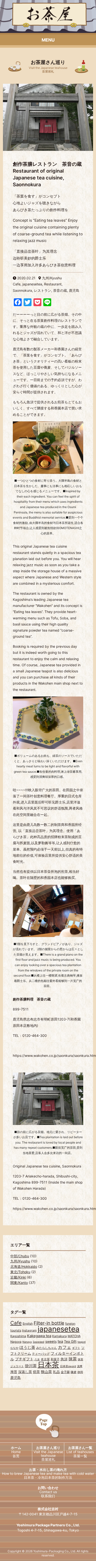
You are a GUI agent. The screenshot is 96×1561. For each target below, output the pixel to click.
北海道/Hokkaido (23, 1266)
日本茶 (48, 1364)
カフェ (64, 1347)
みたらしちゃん (46, 1348)
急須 (64, 1359)
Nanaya (27, 1341)
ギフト (76, 1348)
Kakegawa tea (39, 1335)
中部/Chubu (19, 1256)
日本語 (24, 1487)
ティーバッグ (41, 1353)
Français (24, 1513)
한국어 (24, 1496)
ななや (14, 1348)
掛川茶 (31, 1365)
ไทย (72, 1505)
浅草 (79, 1366)
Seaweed (38, 1341)
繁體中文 (24, 1505)
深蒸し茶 (25, 1372)
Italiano (24, 1531)
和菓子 (55, 1359)
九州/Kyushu (20, 1261)
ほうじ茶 (27, 1347)
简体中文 (72, 1496)
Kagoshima (18, 1336)
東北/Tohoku (20, 1272)
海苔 (13, 1372)
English (28, 1323)
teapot (82, 1341)
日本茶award (68, 1366)
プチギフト (24, 1359)
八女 (37, 1359)
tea (60, 1341)
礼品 (56, 1372)
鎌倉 (74, 1372)
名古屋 (45, 1359)
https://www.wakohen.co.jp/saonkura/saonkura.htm (54, 1209)
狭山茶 (46, 1371)
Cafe (16, 1323)
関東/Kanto (19, 1282)
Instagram (29, 1330)
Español (24, 1522)
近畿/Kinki (18, 1277)
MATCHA (74, 1336)
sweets (51, 1341)
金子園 (65, 1372)
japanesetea (59, 1329)
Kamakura (59, 1336)
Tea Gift (70, 1341)
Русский (72, 1522)
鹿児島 (15, 1378)
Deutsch (72, 1513)
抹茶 (72, 1358)
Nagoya (15, 1341)
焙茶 (36, 1372)
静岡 (80, 1372)
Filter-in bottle (49, 1323)
